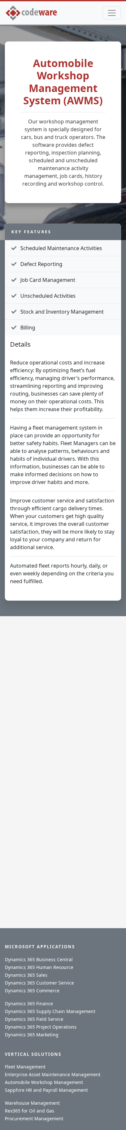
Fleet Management (25, 1067)
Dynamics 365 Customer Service (39, 983)
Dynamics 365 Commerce (32, 990)
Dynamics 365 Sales (26, 975)
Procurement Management (34, 1118)
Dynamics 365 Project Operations (41, 1027)
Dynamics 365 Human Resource (39, 967)
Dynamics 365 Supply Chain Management (50, 1011)
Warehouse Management (32, 1103)
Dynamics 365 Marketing (31, 1035)
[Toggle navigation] (112, 12)
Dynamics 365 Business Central (39, 959)
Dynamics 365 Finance (29, 1003)
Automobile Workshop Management (44, 1082)
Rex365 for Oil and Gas (29, 1111)
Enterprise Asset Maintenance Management (52, 1074)
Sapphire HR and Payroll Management (46, 1090)
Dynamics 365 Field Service (34, 1019)
